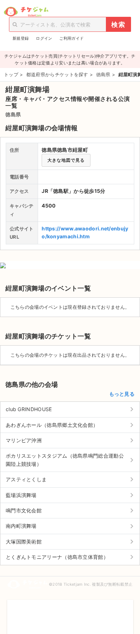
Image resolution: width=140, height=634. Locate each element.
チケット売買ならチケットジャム (26, 12)
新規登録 (21, 38)
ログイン (44, 38)
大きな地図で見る (66, 160)
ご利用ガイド (71, 38)
